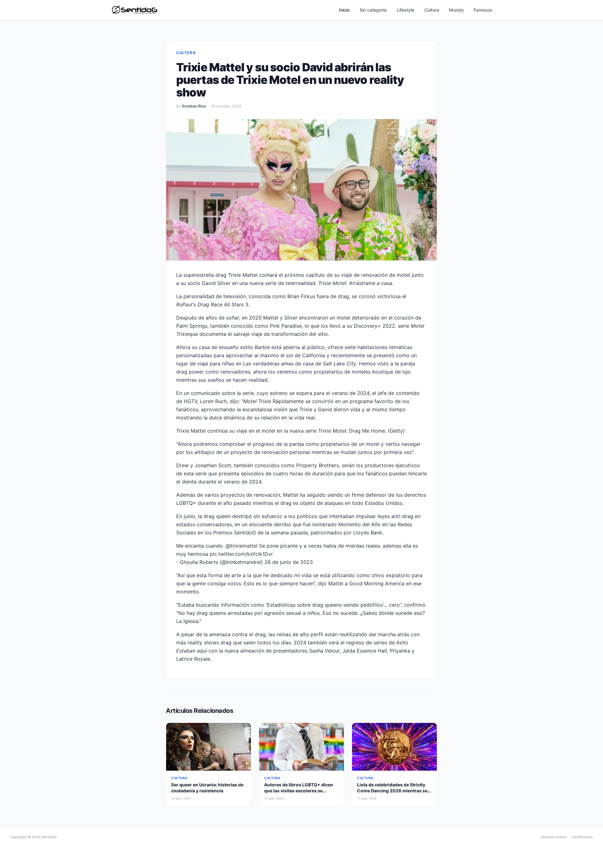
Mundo (456, 10)
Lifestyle (405, 10)
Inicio (344, 10)
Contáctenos (582, 837)
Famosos (483, 10)
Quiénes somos (554, 837)
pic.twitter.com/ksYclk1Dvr (241, 554)
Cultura (431, 10)
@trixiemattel (242, 546)
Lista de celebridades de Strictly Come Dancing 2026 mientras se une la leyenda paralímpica (392, 791)
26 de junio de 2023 (288, 562)
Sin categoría (373, 10)
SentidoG (49, 837)
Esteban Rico (194, 106)
